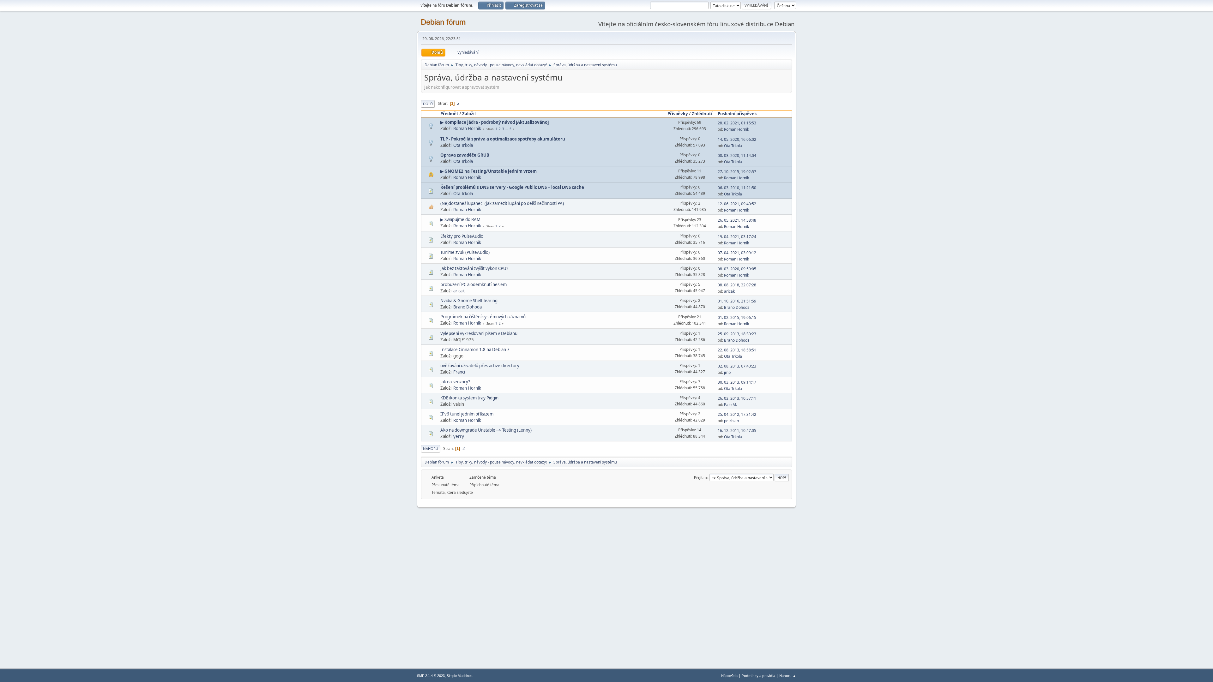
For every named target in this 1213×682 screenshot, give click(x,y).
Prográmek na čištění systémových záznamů (483, 317)
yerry (458, 436)
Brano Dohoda (467, 307)
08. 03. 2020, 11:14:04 (737, 155)
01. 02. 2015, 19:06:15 (737, 317)
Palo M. (730, 404)
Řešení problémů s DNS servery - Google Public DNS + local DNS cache (512, 187)
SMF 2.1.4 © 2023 (431, 676)
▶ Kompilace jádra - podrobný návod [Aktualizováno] (494, 122)
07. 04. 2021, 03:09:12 (737, 252)
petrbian (731, 420)
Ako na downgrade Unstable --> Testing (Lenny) (486, 430)
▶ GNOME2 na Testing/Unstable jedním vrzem (488, 171)
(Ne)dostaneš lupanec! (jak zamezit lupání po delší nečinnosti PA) (502, 203)
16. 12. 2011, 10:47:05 (737, 430)
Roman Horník (467, 128)
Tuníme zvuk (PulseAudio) (465, 252)
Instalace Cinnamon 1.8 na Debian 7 (475, 349)
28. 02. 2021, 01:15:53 (737, 123)
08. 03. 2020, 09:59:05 (737, 269)
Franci (459, 372)
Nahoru (430, 448)
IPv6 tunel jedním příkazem (466, 414)
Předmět (449, 114)
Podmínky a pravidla (758, 675)
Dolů (428, 103)
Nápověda (729, 675)
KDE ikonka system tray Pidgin (469, 398)
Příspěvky (677, 114)
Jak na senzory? (455, 382)
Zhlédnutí (702, 114)
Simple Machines (460, 676)
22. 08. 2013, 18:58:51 (737, 350)
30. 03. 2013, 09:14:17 (737, 382)
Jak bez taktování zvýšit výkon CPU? (474, 268)
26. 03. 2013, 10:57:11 (737, 398)
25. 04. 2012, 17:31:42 (737, 414)
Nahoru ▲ (787, 675)
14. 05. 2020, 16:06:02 (737, 139)
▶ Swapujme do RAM (460, 219)
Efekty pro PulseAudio (461, 236)
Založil (469, 114)
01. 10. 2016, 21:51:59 (737, 301)
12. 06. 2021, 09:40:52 (737, 203)
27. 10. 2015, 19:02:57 (737, 171)
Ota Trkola (463, 145)
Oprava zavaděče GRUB (464, 155)
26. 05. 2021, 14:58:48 (737, 220)
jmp (727, 372)
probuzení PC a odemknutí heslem (473, 284)
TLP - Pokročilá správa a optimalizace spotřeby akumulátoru (502, 139)
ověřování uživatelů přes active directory (479, 365)
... (507, 129)
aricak (459, 291)
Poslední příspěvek (737, 114)
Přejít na (701, 477)
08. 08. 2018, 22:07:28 (737, 285)
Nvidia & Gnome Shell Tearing (469, 300)
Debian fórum (443, 22)
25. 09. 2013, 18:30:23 (737, 334)
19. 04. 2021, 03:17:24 (737, 236)
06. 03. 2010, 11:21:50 (737, 187)
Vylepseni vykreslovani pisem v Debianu (478, 333)
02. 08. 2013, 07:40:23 (737, 366)
